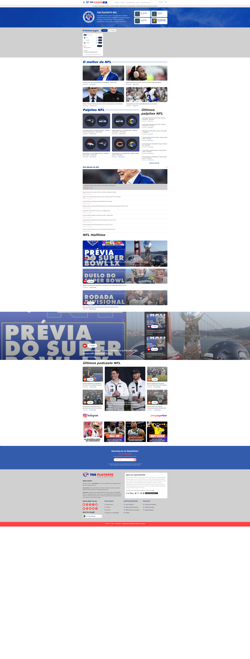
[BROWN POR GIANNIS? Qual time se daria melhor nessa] (114, 432)
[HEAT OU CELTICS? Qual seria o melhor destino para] (136, 432)
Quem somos (109, 504)
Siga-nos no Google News (112, 512)
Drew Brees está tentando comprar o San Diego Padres (96, 210)
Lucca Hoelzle (92, 84)
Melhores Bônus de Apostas (132, 510)
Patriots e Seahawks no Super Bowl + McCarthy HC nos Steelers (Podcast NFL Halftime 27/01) (92, 385)
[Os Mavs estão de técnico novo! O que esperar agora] (157, 432)
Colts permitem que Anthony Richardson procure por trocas (97, 224)
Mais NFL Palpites (154, 163)
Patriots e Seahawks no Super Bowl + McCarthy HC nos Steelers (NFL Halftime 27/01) (104, 285)
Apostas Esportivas (131, 501)
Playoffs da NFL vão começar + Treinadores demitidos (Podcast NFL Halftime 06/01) (156, 408)
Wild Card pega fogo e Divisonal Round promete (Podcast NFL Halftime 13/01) (157, 385)
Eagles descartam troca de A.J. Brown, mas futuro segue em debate (143, 82)
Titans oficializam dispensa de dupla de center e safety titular (98, 215)
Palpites (123, 2)
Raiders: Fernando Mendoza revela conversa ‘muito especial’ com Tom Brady (103, 104)
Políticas (146, 501)
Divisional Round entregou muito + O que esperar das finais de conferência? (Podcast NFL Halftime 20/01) (93, 408)
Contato (108, 507)
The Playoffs (109, 501)
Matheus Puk (135, 84)
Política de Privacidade (150, 504)
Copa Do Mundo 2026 (145, 2)
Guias (137, 2)
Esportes (117, 2)
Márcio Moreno (93, 133)
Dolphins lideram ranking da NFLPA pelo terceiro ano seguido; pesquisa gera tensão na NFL (105, 206)
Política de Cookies (149, 507)
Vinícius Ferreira (93, 105)
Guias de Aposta (130, 504)
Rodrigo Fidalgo (92, 287)
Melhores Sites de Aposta (132, 507)
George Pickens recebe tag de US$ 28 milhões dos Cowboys (141, 104)
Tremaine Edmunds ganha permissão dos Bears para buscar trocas (99, 220)
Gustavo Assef (89, 226)
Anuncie (108, 510)
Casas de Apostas (130, 2)
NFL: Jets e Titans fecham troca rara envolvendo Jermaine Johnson (99, 229)
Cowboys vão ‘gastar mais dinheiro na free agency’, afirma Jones (100, 82)
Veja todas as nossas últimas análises (90, 51)
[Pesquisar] (166, 2)
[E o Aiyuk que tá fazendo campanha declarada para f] (93, 432)
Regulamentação (149, 510)
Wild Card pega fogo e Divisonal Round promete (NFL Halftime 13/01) (100, 307)
